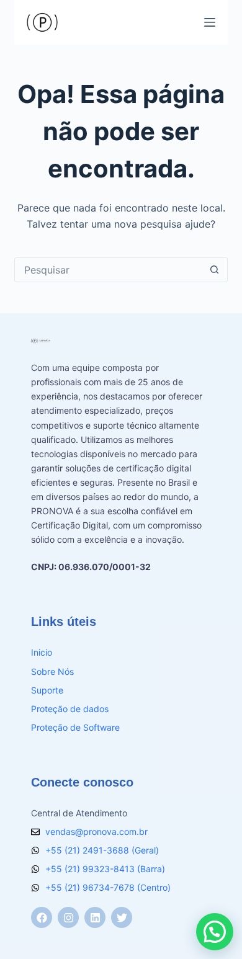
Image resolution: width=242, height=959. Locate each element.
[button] (214, 931)
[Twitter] (121, 917)
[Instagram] (68, 917)
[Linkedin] (94, 917)
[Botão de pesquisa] (214, 269)
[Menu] (209, 22)
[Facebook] (41, 917)
